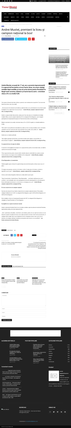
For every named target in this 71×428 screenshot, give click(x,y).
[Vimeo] (7, 1)
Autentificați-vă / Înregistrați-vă (54, 0)
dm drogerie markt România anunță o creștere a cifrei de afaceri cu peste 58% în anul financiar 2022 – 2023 (11, 396)
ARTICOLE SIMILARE (6, 266)
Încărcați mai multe (58, 113)
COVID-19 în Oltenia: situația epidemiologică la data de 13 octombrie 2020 (11, 243)
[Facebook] (3, 1)
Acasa (5, 13)
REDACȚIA (67, 0)
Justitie (38, 13)
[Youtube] (12, 1)
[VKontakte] (9, 1)
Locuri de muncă (50, 17)
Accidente (49, 13)
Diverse (32, 17)
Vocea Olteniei (8, 35)
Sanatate (13, 17)
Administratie (11, 13)
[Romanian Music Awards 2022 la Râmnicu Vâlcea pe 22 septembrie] (28, 354)
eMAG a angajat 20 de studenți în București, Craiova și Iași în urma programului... (57, 88)
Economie (27, 13)
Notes (3, 394)
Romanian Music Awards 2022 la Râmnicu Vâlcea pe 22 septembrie (39, 353)
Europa (43, 17)
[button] (67, 17)
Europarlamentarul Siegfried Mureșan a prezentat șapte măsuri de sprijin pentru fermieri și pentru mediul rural (11, 390)
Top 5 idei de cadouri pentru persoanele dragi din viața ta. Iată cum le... (59, 98)
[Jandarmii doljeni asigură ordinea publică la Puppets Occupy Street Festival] (5, 346)
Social (22, 13)
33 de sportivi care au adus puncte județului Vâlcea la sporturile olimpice (22, 281)
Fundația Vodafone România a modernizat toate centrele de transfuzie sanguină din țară (58, 58)
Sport (18, 17)
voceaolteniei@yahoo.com (32, 421)
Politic (17, 13)
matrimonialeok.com (6, 382)
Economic (51, 347)
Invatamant (6, 17)
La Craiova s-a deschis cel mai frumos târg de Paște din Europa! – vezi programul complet (11, 378)
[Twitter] (5, 1)
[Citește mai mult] (58, 386)
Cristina (4, 388)
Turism (22, 17)
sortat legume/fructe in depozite (64, 373)
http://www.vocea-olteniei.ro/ (16, 256)
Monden (27, 17)
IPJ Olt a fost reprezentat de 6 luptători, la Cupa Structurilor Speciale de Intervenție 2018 (62, 66)
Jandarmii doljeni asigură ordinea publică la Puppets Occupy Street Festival (15, 346)
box (15, 230)
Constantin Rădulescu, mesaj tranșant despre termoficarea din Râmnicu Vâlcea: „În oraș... (16, 359)
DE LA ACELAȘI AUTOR (18, 266)
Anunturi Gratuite (15, 20)
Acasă (3, 24)
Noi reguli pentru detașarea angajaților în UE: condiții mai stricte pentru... (15, 352)
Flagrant (43, 13)
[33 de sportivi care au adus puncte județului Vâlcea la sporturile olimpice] (24, 274)
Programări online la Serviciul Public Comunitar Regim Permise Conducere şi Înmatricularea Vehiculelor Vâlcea (11, 372)
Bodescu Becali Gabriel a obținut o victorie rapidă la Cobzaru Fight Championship (8, 281)
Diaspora (57, 17)
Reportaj (55, 13)
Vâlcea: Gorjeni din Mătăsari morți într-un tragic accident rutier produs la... (38, 360)
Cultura (33, 13)
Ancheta (60, 13)
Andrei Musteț (10, 230)
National (38, 17)
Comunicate (6, 20)
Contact (63, 0)
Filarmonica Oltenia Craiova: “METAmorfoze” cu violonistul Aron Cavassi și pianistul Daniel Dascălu (11, 384)
